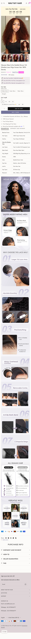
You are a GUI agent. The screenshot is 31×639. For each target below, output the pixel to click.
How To (6, 554)
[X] (9, 538)
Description (5, 128)
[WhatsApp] (13, 538)
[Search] (4, 3)
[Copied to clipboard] (16, 538)
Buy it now (15, 112)
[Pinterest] (11, 538)
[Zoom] (27, 18)
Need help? (5, 539)
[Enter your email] (25, 584)
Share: (2, 538)
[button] (22, 9)
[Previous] (4, 35)
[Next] (26, 35)
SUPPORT (3, 596)
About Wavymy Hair (7, 589)
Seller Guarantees (10, 559)
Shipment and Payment (17, 128)
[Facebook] (6, 538)
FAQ (4, 563)
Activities (4, 593)
